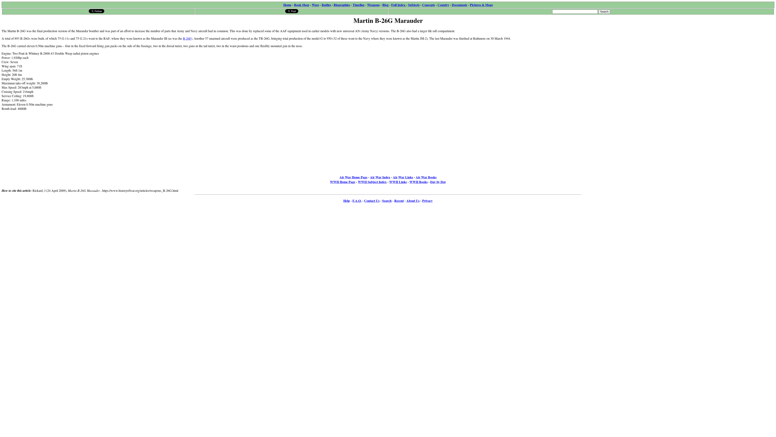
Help (346, 200)
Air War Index (380, 177)
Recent (399, 200)
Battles (326, 4)
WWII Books (418, 181)
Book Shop (301, 4)
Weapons (373, 4)
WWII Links (398, 181)
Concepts (428, 4)
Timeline (359, 4)
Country (443, 4)
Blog (385, 4)
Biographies (342, 4)
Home (287, 4)
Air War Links (403, 177)
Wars (315, 4)
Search (387, 200)
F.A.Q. (357, 200)
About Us (413, 200)
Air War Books (426, 177)
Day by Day (438, 181)
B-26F (187, 38)
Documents (459, 4)
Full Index (398, 4)
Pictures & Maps (481, 4)
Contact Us (372, 200)
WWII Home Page (342, 181)
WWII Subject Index (372, 181)
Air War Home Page (353, 177)
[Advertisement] (744, 51)
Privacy (427, 200)
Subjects (414, 4)
